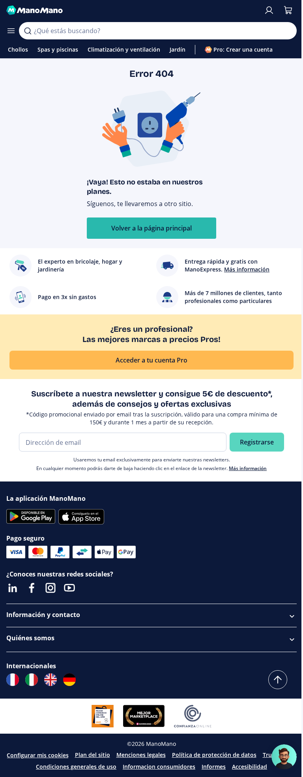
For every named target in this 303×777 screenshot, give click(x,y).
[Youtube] (69, 588)
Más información (248, 468)
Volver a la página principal (151, 228)
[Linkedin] (12, 588)
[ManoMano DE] (69, 679)
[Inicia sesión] (269, 10)
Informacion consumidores (159, 766)
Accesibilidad (249, 766)
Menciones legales (141, 754)
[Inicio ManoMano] (131, 10)
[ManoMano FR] (12, 679)
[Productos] (11, 30)
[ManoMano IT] (31, 679)
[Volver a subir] (277, 679)
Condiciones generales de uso (76, 766)
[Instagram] (50, 588)
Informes (214, 766)
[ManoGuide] (284, 757)
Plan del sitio (92, 754)
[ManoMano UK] (50, 679)
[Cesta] (288, 10)
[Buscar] (27, 30)
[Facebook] (31, 588)
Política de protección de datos (214, 754)
